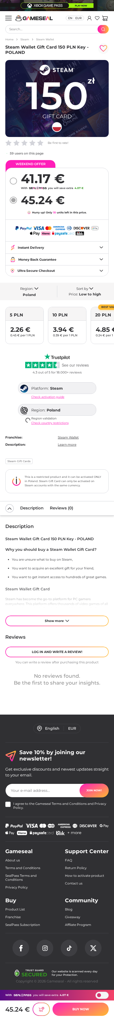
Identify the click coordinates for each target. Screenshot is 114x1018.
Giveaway (72, 917)
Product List (15, 909)
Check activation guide (47, 397)
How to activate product (84, 876)
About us (12, 860)
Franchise (13, 917)
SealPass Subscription (22, 925)
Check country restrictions (50, 423)
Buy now (80, 1009)
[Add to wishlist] (103, 48)
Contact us (73, 883)
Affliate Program (78, 925)
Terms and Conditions (69, 804)
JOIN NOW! (94, 790)
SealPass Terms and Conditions (21, 878)
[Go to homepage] (34, 18)
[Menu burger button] (8, 18)
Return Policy (76, 868)
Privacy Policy (16, 887)
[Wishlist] (97, 18)
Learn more (67, 444)
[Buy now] (41, 1009)
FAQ (68, 860)
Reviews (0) (61, 507)
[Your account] (89, 18)
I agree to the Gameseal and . (59, 806)
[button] (105, 18)
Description (31, 507)
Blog (68, 909)
